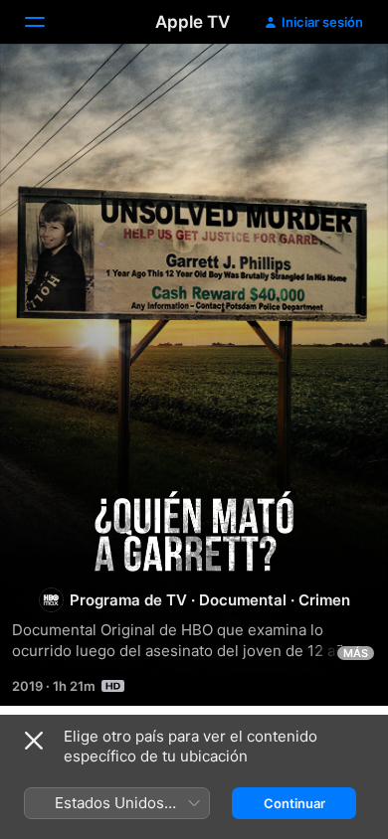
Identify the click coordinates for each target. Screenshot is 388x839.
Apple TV (192, 22)
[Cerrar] (34, 741)
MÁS (355, 653)
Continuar (294, 803)
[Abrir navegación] (47, 22)
